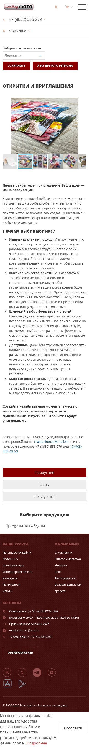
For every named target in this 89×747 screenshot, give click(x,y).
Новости (61, 565)
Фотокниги (10, 559)
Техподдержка (65, 578)
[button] (82, 102)
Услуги (7, 591)
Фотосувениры (13, 565)
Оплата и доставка (68, 559)
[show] (57, 7)
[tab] (44, 472)
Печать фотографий (17, 552)
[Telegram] (40, 672)
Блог (58, 572)
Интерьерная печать (18, 572)
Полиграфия (11, 584)
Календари (10, 578)
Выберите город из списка (22, 48)
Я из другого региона (55, 66)
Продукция (44, 472)
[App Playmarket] (25, 687)
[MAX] (54, 672)
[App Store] (10, 687)
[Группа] (10, 672)
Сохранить (16, 66)
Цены (45, 484)
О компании (63, 552)
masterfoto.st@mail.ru (51, 441)
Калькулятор (44, 496)
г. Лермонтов (17, 31)
